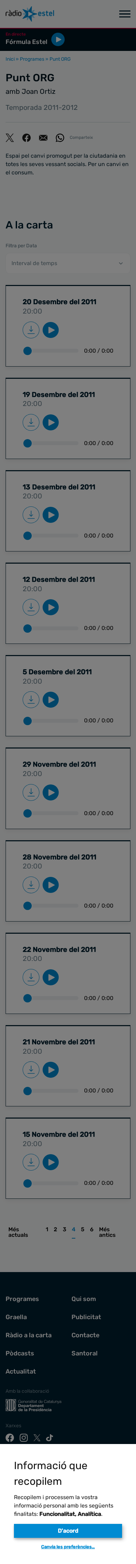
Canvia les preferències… (68, 1546)
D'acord (68, 1530)
